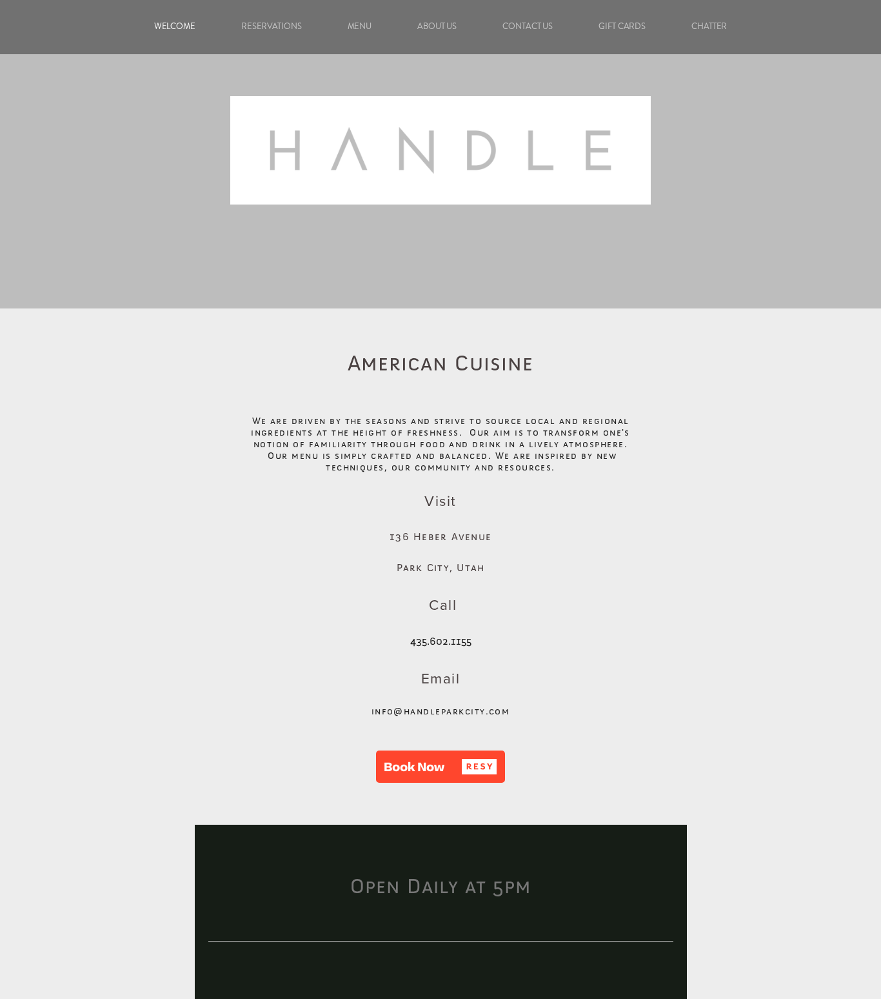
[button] (440, 767)
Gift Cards (622, 26)
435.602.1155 (440, 641)
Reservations (271, 26)
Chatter (709, 26)
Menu (360, 26)
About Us (437, 26)
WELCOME (174, 26)
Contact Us (527, 26)
